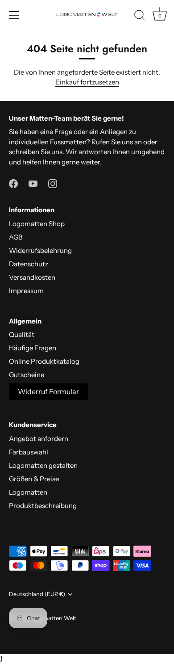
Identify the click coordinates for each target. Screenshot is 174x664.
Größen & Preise (34, 479)
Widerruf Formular (48, 391)
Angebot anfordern (38, 438)
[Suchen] (139, 16)
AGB (16, 237)
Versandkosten (32, 277)
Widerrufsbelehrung (40, 250)
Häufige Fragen (32, 348)
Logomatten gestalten (43, 465)
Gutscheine (26, 374)
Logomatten (28, 492)
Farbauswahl (28, 452)
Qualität (21, 334)
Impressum (26, 290)
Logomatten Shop (37, 223)
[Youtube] (33, 182)
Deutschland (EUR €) (37, 594)
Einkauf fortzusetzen (87, 82)
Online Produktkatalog (44, 361)
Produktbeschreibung (43, 505)
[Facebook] (13, 182)
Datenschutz (28, 264)
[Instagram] (52, 182)
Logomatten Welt (53, 618)
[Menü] (14, 15)
